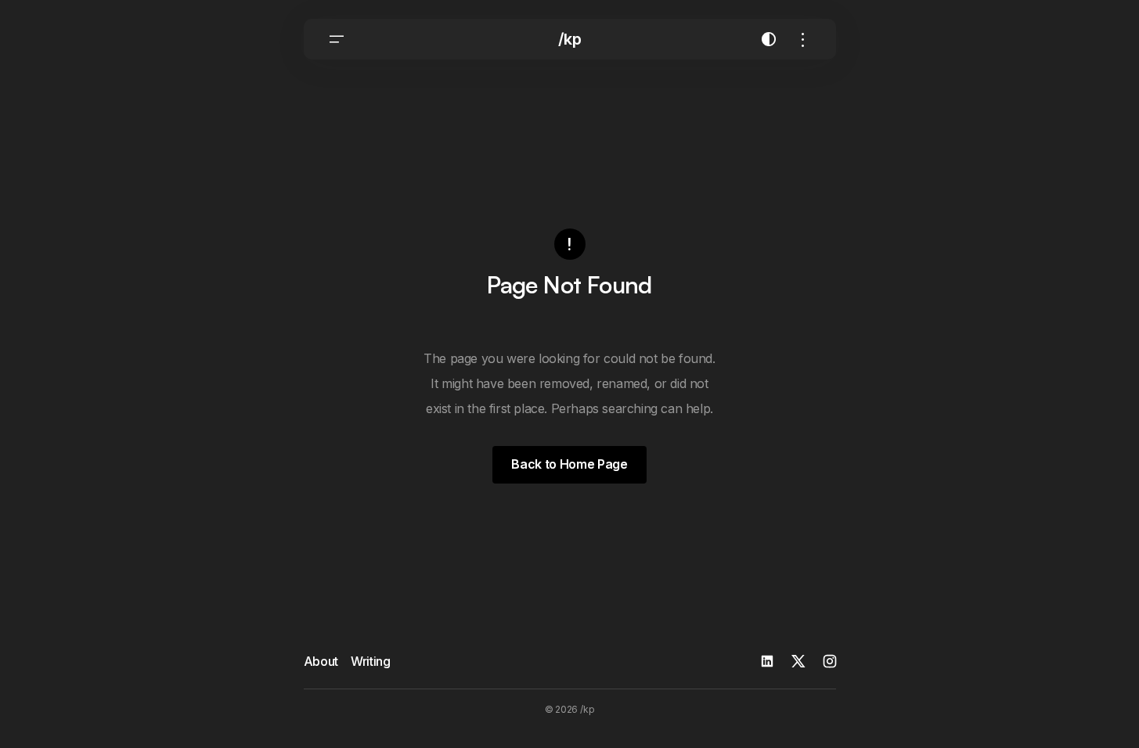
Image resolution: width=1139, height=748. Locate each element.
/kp (570, 39)
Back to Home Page (569, 464)
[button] (336, 39)
